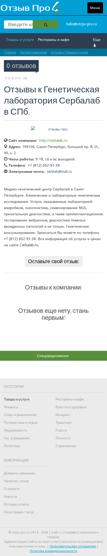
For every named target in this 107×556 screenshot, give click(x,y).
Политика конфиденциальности (53, 551)
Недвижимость (15, 430)
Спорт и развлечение (20, 415)
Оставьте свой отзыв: (53, 261)
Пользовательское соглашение (73, 546)
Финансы (11, 407)
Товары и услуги (20, 40)
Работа (61, 430)
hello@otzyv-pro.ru (81, 24)
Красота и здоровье (71, 407)
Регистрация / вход (19, 512)
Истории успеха (16, 504)
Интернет (63, 415)
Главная (10, 52)
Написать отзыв (16, 481)
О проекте (11, 489)
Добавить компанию (19, 473)
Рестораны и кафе (53, 40)
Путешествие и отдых (21, 423)
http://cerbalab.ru (53, 140)
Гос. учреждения (17, 438)
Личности (63, 438)
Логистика (12, 446)
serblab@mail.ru (59, 171)
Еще (97, 40)
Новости (10, 497)
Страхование (66, 446)
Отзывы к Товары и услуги (69, 52)
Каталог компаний (33, 52)
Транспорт (64, 423)
